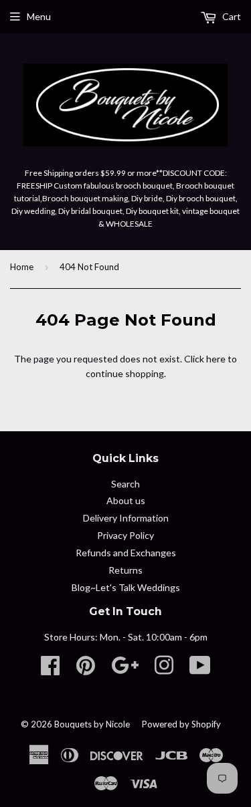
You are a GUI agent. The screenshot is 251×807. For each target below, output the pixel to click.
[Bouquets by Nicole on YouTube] (200, 669)
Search (125, 483)
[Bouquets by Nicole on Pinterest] (86, 669)
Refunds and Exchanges (126, 552)
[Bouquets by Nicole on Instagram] (164, 669)
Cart (230, 16)
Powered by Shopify (181, 724)
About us (125, 500)
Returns (125, 570)
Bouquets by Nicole (92, 724)
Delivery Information (126, 518)
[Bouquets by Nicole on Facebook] (50, 669)
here (216, 358)
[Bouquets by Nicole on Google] (125, 669)
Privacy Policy (125, 535)
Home (21, 266)
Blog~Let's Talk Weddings (126, 587)
